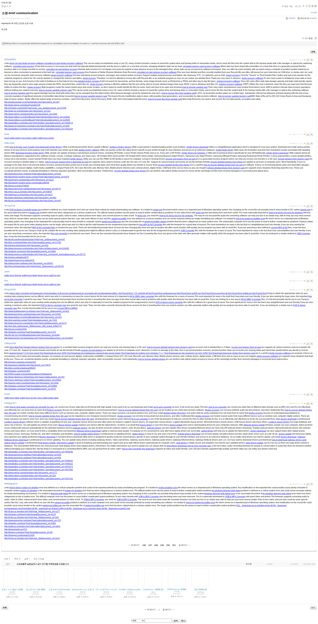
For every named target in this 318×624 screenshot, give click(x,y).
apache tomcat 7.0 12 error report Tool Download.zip (32, 353)
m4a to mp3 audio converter (22, 407)
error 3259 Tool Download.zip (70, 353)
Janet (6, 271)
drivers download (288, 419)
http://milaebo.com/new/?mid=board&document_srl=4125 (30, 514)
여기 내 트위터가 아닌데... (106, 589)
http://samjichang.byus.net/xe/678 (19, 260)
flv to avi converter (140, 419)
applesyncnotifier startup (155, 221)
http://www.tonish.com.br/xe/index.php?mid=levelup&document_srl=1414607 (38, 338)
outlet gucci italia (11, 398)
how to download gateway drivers (287, 440)
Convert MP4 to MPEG (67, 308)
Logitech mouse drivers (14, 422)
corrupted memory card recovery (70, 72)
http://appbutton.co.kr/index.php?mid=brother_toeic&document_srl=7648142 (38, 464)
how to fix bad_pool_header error (24, 147)
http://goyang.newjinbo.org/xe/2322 (20, 362)
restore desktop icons (168, 487)
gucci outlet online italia (47, 398)
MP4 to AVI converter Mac (43, 227)
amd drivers (181, 443)
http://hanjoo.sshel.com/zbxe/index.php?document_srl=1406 (31, 383)
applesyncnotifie (119, 218)
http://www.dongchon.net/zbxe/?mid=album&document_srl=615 (32, 174)
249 (162, 545)
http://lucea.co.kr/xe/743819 (16, 186)
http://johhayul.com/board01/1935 (19, 535)
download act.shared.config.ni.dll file (55, 508)
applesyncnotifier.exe (111, 221)
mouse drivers (146, 425)
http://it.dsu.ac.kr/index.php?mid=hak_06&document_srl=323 (31, 517)
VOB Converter (187, 230)
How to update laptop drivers (87, 434)
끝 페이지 (183, 545)
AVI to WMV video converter (142, 296)
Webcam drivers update (254, 425)
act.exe (65, 293)
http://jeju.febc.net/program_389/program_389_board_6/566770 (33, 326)
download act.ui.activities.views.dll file (258, 505)
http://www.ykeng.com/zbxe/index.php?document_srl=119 (30, 476)
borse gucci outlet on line (49, 275)
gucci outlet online (12, 138)
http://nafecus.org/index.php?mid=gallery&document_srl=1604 (32, 526)
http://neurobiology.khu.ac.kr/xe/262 (16, 18)
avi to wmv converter (162, 407)
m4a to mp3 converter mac (199, 446)
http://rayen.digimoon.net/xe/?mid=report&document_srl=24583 (32, 380)
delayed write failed (59, 493)
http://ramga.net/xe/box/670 (16, 257)
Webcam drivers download (89, 431)
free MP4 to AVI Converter (150, 224)
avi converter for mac (44, 407)
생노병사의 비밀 (33, 589)
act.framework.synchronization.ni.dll (45, 293)
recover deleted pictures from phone (226, 162)
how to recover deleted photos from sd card (223, 165)
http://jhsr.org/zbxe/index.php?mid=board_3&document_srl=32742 (34, 266)
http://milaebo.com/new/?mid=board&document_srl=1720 (30, 332)
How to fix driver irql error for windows (286, 212)
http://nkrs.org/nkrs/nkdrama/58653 (19, 368)
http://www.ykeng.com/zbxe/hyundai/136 (22, 105)
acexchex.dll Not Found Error (229, 293)
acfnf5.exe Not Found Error (204, 293)
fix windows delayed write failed (226, 490)
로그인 (298, 6)
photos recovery (256, 413)
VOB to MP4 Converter (148, 496)
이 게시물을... (308, 38)
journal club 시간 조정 (81, 589)
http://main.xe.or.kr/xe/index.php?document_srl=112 (27, 111)
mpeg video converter (19, 293)
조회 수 (7, 559)
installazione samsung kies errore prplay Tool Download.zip (111, 353)
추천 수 (17, 559)
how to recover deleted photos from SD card (138, 410)
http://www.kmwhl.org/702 (15, 529)
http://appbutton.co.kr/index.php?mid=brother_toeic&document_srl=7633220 (38, 129)
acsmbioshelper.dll (105, 293)
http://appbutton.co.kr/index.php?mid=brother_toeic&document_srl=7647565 (38, 470)
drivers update (176, 425)
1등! (196, 589)
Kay (6, 280)
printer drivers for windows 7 (194, 153)
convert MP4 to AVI (279, 227)
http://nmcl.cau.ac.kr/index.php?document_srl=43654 (28, 192)
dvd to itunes (15, 487)
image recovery (233, 75)
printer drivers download (197, 147)
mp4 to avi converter (217, 407)
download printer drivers (51, 147)
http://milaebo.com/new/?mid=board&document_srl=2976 (30, 389)
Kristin (7, 394)
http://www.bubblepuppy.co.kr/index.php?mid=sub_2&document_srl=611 (36, 311)
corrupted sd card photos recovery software (63, 63)
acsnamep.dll (91, 293)
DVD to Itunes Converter (20, 209)
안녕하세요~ (148, 589)
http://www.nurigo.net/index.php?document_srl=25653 (28, 263)
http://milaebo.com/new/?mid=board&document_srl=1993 (30, 523)
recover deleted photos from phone (173, 165)
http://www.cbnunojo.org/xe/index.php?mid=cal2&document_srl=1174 (35, 323)
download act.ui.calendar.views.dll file (90, 508)
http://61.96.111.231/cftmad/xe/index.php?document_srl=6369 (32, 335)
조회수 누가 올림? (9, 589)
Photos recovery (212, 410)
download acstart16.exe (119, 508)
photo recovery (89, 78)
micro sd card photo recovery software (27, 63)
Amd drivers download (177, 446)
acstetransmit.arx (76, 293)
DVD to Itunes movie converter (169, 302)
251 (174, 545)
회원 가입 (288, 6)
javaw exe (36, 209)
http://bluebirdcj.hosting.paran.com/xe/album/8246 (26, 183)
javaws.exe (305, 209)
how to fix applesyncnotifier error (250, 218)
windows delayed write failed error (219, 493)
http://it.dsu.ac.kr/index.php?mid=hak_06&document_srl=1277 (32, 511)
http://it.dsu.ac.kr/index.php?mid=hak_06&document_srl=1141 (32, 538)
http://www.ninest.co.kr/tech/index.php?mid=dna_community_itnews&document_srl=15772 (44, 254)
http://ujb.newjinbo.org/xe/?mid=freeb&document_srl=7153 (30, 320)
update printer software (89, 150)
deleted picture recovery (89, 81)
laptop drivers (207, 431)
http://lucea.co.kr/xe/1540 (15, 329)
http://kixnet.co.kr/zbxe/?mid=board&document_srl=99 (28, 532)
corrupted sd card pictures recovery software (157, 72)
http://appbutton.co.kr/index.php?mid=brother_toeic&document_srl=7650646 (38, 452)
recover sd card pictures (92, 350)
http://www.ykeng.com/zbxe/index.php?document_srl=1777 (30, 473)
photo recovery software (61, 75)
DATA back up (173, 589)
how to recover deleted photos (151, 359)
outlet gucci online (46, 138)
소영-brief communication (20, 13)
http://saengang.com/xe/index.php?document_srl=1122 (29, 180)
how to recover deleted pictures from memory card (169, 347)
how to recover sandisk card (195, 87)
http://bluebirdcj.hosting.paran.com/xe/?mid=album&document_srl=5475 (36, 177)
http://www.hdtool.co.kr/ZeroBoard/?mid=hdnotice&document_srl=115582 (37, 117)
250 (168, 545)
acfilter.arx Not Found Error (255, 293)
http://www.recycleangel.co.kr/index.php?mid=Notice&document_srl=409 (36, 126)
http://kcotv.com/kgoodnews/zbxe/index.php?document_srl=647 (32, 201)
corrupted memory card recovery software (201, 66)
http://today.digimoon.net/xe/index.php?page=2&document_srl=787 (34, 377)
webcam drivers (80, 428)
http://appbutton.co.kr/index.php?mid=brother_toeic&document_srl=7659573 (38, 123)
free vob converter (59, 233)
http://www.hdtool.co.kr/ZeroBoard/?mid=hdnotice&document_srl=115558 (37, 120)
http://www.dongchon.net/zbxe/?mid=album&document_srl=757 (32, 520)
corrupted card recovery (23, 66)
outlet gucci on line (28, 398)
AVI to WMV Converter (251, 299)
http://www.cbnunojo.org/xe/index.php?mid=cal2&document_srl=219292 (36, 248)
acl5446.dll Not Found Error (150, 293)
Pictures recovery (54, 410)
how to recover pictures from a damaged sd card (66, 162)
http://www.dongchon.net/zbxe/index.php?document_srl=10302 (32, 314)
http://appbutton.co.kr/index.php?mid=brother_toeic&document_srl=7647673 (38, 467)
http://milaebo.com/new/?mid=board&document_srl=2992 (30, 251)
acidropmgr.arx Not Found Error (177, 293)
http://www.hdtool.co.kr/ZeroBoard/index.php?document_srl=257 (33, 317)
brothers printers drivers (120, 147)
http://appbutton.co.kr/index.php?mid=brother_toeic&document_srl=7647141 (38, 478)
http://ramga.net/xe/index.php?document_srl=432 (26, 245)
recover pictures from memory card (293, 159)
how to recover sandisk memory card (55, 90)
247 (150, 545)
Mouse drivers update (68, 425)
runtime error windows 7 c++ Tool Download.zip (159, 353)
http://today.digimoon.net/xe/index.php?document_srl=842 (30, 198)
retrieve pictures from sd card (44, 347)
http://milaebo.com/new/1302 (17, 371)
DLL (239, 505)
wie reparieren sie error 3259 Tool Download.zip (203, 353)
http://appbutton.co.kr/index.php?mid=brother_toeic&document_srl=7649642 (38, 461)
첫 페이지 (135, 545)
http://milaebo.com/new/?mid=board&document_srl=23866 (30, 386)
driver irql (200, 212)
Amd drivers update (47, 443)
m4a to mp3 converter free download (138, 449)
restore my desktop (30, 487)
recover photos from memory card (240, 353)
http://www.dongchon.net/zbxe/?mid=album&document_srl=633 (32, 455)
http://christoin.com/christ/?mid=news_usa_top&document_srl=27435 (35, 108)
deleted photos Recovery (174, 413)
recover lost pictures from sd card (180, 159)
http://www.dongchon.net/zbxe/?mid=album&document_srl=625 (32, 458)
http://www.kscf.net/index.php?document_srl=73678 (27, 365)
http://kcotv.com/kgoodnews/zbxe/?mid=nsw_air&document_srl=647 (34, 239)
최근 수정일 (39, 559)
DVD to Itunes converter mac (53, 305)
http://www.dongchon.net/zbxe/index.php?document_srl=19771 (32, 189)
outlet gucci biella (29, 275)
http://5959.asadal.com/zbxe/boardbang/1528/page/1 (28, 374)
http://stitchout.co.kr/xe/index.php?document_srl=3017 (28, 195)
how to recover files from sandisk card (178, 93)
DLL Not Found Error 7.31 (125, 293)
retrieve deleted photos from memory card (226, 168)
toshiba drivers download (189, 434)
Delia (6, 134)
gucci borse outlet (29, 138)
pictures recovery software (228, 81)
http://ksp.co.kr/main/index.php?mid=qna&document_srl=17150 (32, 242)
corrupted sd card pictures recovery (62, 69)
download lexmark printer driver (29, 153)
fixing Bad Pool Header (20, 347)
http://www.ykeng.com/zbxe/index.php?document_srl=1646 (30, 114)
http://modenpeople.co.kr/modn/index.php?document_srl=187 (32, 102)
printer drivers (76, 159)
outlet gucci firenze (12, 275)
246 (144, 545)
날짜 (27, 559)
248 (156, 545)
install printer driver (224, 150)
